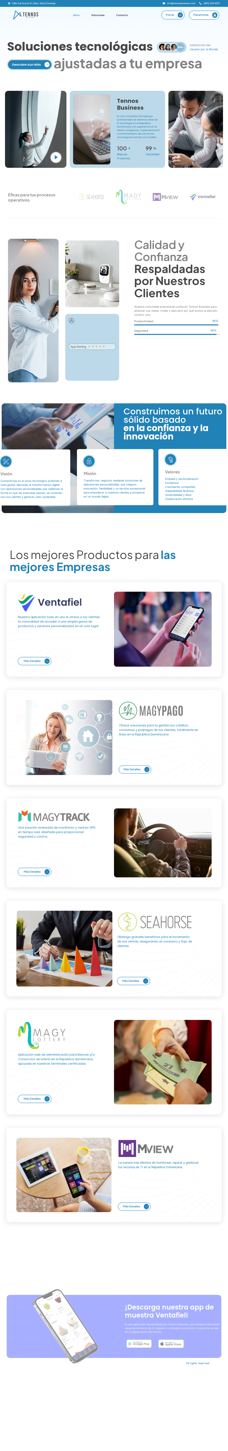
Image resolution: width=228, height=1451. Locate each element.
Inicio (76, 15)
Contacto (122, 15)
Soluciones (97, 15)
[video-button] (56, 157)
